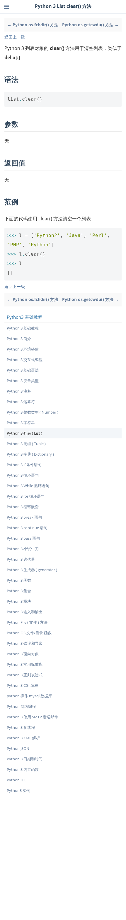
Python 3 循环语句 (23, 475)
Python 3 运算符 (21, 401)
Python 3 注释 (19, 391)
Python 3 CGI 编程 (22, 685)
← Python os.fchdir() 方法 (32, 24)
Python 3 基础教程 (23, 328)
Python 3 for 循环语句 (26, 496)
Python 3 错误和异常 (24, 643)
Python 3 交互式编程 (24, 359)
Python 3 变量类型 (23, 380)
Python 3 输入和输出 (24, 611)
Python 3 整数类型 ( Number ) (32, 412)
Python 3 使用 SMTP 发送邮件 (32, 716)
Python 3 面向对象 (23, 653)
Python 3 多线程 (21, 727)
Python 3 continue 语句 (27, 527)
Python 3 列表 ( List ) (24, 433)
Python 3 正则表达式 (24, 674)
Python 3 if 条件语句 (24, 464)
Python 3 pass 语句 (23, 538)
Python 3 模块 (19, 601)
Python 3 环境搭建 (23, 349)
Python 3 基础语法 (23, 370)
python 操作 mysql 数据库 (29, 695)
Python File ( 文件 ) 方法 (27, 622)
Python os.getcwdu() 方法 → (90, 24)
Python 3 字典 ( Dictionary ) (30, 454)
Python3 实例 (18, 790)
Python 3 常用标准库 (24, 664)
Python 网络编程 (21, 706)
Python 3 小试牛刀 (23, 548)
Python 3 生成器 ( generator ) (32, 569)
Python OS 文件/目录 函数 (29, 632)
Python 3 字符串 (21, 422)
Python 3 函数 (19, 580)
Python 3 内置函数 (23, 769)
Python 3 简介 (19, 338)
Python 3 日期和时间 (24, 759)
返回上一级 (14, 37)
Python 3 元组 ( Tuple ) (26, 443)
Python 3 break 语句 (24, 517)
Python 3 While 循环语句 (28, 485)
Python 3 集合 (19, 590)
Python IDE (16, 780)
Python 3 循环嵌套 (23, 506)
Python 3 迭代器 (21, 559)
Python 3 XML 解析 (23, 737)
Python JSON (18, 748)
